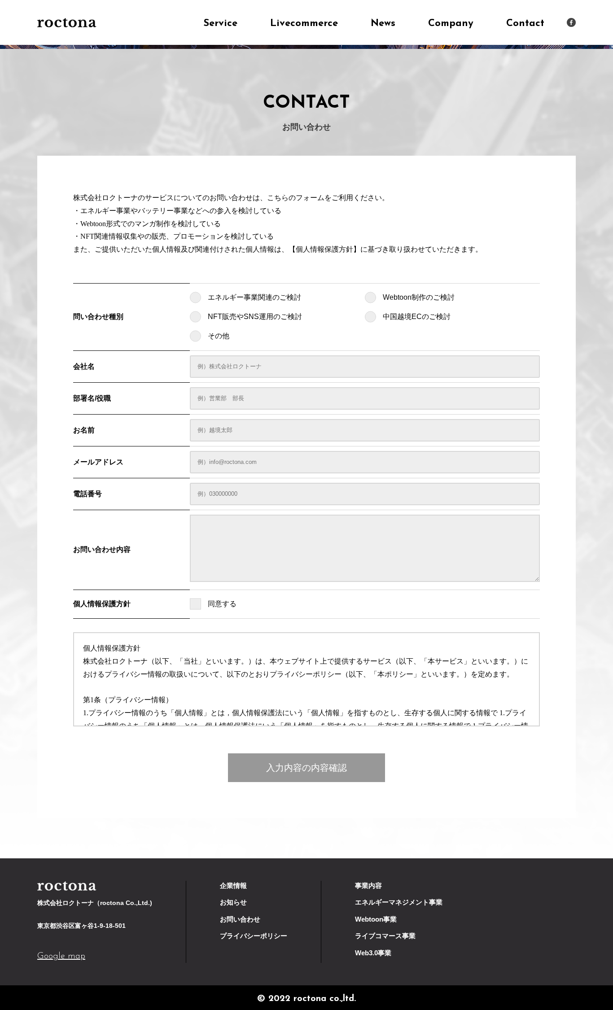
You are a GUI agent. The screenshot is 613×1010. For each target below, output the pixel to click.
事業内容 (368, 885)
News (383, 23)
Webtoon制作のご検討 (419, 297)
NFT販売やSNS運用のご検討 (255, 316)
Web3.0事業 (373, 953)
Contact (525, 23)
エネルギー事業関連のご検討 (254, 297)
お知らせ (233, 902)
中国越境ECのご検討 (417, 316)
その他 (218, 336)
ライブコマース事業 (385, 936)
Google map (61, 956)
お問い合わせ (240, 919)
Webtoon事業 (376, 919)
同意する (222, 604)
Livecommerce (304, 23)
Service (220, 23)
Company (450, 23)
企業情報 (233, 885)
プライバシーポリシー (253, 936)
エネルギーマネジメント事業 (398, 902)
